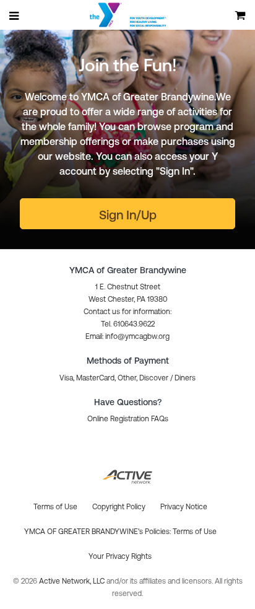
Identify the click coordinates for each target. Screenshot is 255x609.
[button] (127, 336)
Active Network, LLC (72, 581)
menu (15, 15)
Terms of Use (195, 531)
